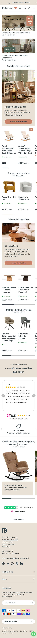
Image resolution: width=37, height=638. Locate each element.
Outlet (10, 633)
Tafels (30, 631)
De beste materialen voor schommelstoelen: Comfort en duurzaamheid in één (16, 487)
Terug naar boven (18, 519)
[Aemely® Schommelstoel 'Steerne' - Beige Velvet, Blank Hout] (25, 135)
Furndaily (9, 628)
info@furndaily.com (10, 537)
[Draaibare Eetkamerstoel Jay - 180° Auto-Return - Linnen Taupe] (9, 323)
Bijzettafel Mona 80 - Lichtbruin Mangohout (9, 289)
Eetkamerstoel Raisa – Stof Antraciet (23, 336)
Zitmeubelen (23, 631)
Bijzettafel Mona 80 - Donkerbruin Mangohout (25, 289)
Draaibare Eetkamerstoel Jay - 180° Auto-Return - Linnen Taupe (9, 337)
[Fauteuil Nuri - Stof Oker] (9, 186)
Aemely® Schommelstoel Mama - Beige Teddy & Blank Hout (9, 149)
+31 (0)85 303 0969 (11, 540)
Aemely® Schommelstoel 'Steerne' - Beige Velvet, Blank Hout (25, 149)
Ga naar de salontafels (18, 263)
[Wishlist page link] (15, 8)
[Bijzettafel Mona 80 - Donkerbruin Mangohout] (25, 277)
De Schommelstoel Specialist (10, 631)
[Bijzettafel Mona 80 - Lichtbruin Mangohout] (9, 277)
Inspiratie (4, 633)
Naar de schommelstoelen (18, 121)
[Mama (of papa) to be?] (18, 86)
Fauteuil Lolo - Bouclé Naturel (23, 198)
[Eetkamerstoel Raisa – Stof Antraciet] (25, 323)
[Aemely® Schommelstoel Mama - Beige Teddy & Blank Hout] (9, 135)
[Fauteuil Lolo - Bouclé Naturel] (25, 186)
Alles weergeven (18, 176)
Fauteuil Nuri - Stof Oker (9, 198)
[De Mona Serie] (18, 232)
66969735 (9, 551)
